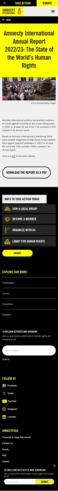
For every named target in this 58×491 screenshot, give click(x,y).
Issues (5, 293)
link (13, 156)
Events (5, 449)
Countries (7, 303)
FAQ (4, 455)
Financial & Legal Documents (16, 437)
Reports (6, 314)
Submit (5, 359)
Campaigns (8, 282)
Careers (5, 461)
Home (8, 19)
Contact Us (7, 443)
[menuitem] (4, 3)
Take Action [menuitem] (23, 3)
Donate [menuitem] (50, 3)
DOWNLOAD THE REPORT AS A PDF (26, 172)
